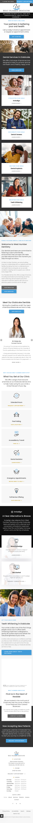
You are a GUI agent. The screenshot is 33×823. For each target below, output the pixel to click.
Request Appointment (16, 405)
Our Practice (9, 287)
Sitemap (28, 811)
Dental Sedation (16, 459)
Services (15, 797)
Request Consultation (16, 581)
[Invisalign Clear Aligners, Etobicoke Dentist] (16, 85)
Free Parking (16, 421)
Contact (16, 799)
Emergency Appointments (16, 478)
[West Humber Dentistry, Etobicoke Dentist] (16, 754)
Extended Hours (16, 402)
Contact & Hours (16, 715)
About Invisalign (16, 546)
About (10, 797)
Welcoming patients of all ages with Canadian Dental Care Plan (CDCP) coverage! (16, 15)
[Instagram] (16, 803)
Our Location (16, 424)
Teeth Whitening (16, 202)
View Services (16, 70)
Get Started (16, 36)
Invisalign (16, 101)
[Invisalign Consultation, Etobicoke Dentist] (16, 567)
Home (5, 797)
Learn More (16, 103)
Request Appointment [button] (25, 1)
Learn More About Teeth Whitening (13, 652)
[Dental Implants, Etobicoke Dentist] (16, 153)
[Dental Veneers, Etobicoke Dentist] (16, 119)
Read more (16, 362)
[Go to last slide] (1, 340)
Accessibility (15, 811)
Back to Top (17, 813)
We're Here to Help (16, 481)
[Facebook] (13, 803)
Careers (27, 797)
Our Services (9, 291)
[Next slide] (32, 340)
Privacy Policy (6, 811)
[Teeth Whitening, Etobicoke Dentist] (16, 187)
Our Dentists (16, 311)
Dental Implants (16, 168)
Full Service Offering (16, 497)
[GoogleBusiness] (20, 803)
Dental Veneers (16, 134)
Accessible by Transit (16, 440)
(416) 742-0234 (9, 1)
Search (22, 811)
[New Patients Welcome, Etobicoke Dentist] (16, 46)
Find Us (15, 443)
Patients (21, 797)
